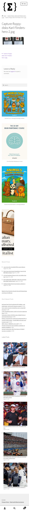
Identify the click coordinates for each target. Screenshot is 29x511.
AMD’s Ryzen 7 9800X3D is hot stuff (10, 324)
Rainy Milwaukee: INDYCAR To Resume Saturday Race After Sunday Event (14, 280)
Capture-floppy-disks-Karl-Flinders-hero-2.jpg (7, 55)
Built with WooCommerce (17, 502)
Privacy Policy (5, 502)
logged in (12, 71)
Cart (22, 507)
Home (5, 16)
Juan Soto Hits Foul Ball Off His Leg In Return (14, 267)
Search (14, 508)
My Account (5, 508)
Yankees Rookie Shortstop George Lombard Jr (14, 284)
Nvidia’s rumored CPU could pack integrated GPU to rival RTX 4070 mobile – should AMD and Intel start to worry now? (14, 320)
